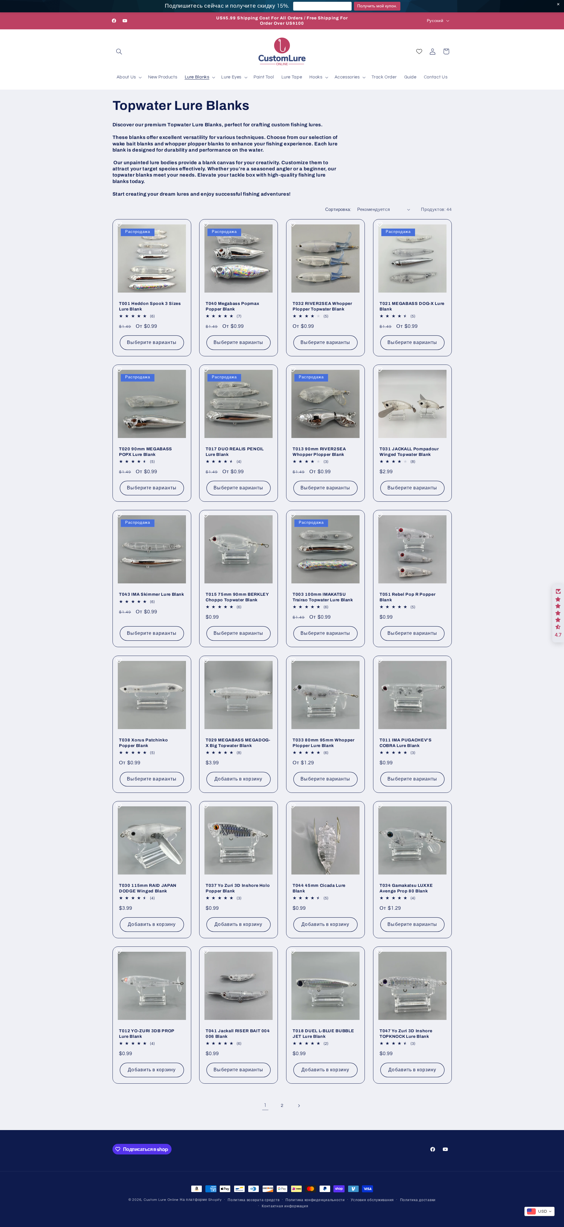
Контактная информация (285, 1206)
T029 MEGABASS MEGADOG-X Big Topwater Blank (238, 743)
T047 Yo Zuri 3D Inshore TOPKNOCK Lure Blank (406, 1033)
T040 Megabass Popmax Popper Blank (232, 306)
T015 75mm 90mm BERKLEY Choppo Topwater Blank (237, 597)
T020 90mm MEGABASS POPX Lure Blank (145, 452)
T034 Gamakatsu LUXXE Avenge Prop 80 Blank (406, 888)
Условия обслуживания (372, 1200)
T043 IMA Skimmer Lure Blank (151, 594)
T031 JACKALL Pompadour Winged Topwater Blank (409, 452)
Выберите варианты (152, 342)
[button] (119, 51)
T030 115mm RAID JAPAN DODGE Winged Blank (148, 888)
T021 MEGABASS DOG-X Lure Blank (412, 306)
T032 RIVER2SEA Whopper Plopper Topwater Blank (322, 306)
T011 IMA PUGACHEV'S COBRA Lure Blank (406, 743)
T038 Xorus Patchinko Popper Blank (143, 743)
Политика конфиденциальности (315, 1200)
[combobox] (539, 1211)
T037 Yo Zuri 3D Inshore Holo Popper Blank (238, 888)
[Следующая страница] (299, 1105)
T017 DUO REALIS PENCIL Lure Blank (235, 452)
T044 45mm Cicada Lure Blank (319, 888)
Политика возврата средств (253, 1200)
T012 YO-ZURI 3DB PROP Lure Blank (146, 1033)
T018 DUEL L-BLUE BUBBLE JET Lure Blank (323, 1033)
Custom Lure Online (161, 1199)
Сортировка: (338, 209)
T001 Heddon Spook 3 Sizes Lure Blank (150, 306)
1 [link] (265, 1105)
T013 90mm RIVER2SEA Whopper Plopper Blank (319, 452)
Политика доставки (418, 1200)
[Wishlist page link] (419, 51)
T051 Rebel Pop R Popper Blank (407, 597)
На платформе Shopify (201, 1199)
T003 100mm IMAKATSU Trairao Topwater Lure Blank (323, 597)
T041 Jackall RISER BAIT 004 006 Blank (238, 1033)
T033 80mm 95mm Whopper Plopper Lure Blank (324, 743)
